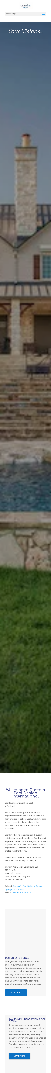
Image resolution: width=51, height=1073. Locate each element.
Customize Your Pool (21, 892)
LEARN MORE (15, 993)
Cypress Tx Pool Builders (24, 886)
